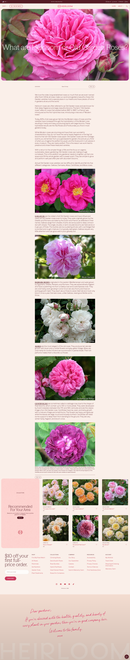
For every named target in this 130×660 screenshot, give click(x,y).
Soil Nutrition (36, 567)
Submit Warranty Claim (76, 570)
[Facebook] (61, 584)
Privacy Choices (92, 564)
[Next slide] (67, 492)
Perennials (35, 564)
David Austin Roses (56, 561)
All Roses (35, 561)
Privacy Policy (91, 561)
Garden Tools (36, 570)
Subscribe (10, 578)
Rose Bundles (54, 564)
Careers (71, 564)
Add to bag (55, 502)
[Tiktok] (73, 584)
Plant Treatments (37, 573)
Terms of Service (92, 567)
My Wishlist (109, 558)
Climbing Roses (55, 558)
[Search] (127, 6)
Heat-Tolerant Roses (56, 570)
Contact (71, 567)
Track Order (109, 561)
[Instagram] (56, 584)
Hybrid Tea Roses (56, 567)
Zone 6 (23, 513)
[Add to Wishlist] (66, 509)
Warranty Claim (110, 569)
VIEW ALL (20, 517)
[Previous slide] (44, 492)
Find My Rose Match (38, 558)
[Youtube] (65, 584)
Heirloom (64, 588)
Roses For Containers (57, 573)
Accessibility (91, 558)
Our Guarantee (73, 561)
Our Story (72, 558)
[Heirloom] (64, 6)
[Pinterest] (69, 584)
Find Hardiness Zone (94, 570)
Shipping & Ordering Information (112, 565)
